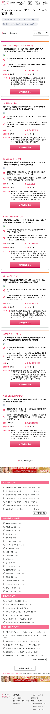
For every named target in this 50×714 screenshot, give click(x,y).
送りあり (11, 534)
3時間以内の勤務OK (15, 581)
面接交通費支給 (13, 570)
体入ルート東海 (26, 673)
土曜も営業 (12, 552)
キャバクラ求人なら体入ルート (10, 673)
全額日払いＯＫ (13, 527)
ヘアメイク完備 (13, 541)
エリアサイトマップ (37, 706)
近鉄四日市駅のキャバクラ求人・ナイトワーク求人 (25, 632)
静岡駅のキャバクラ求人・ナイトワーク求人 (23, 645)
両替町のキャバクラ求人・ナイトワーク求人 (23, 509)
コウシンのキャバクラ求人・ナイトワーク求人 (19, 20)
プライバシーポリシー (37, 709)
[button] (37, 20)
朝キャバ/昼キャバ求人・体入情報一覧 (21, 612)
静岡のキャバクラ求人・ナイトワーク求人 (22, 502)
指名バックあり (13, 588)
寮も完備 (11, 538)
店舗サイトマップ (36, 700)
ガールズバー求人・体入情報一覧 (19, 619)
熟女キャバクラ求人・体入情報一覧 (20, 622)
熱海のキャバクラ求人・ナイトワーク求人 (22, 495)
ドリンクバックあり (15, 584)
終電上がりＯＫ (13, 530)
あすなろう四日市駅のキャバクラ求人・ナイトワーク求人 (24, 636)
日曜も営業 (12, 555)
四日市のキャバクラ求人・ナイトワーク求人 (23, 487)
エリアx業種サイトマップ (38, 703)
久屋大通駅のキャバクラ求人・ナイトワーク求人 (24, 655)
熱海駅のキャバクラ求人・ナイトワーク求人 (23, 648)
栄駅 (36, 70)
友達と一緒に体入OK (15, 573)
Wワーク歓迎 (12, 548)
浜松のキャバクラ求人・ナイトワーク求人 (22, 498)
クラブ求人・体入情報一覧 (17, 601)
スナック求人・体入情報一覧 (17, 615)
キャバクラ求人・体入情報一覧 (19, 604)
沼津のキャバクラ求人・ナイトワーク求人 (22, 505)
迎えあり (10, 563)
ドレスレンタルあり (15, 545)
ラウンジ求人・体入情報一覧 (17, 608)
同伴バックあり (13, 591)
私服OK (10, 559)
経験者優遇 (12, 577)
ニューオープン (13, 566)
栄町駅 (33, 184)
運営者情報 (34, 698)
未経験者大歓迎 (13, 523)
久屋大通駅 (31, 70)
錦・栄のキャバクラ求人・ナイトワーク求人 (18, 24)
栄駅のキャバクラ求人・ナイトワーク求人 (22, 641)
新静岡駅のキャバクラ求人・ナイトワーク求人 (24, 652)
